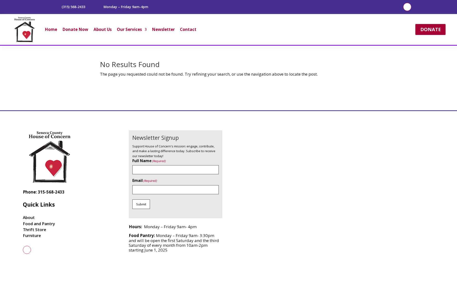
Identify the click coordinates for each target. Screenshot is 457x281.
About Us (103, 29)
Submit (141, 204)
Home (51, 29)
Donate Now (75, 29)
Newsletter (163, 29)
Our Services (129, 29)
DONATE (430, 29)
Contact (188, 29)
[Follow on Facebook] (407, 7)
